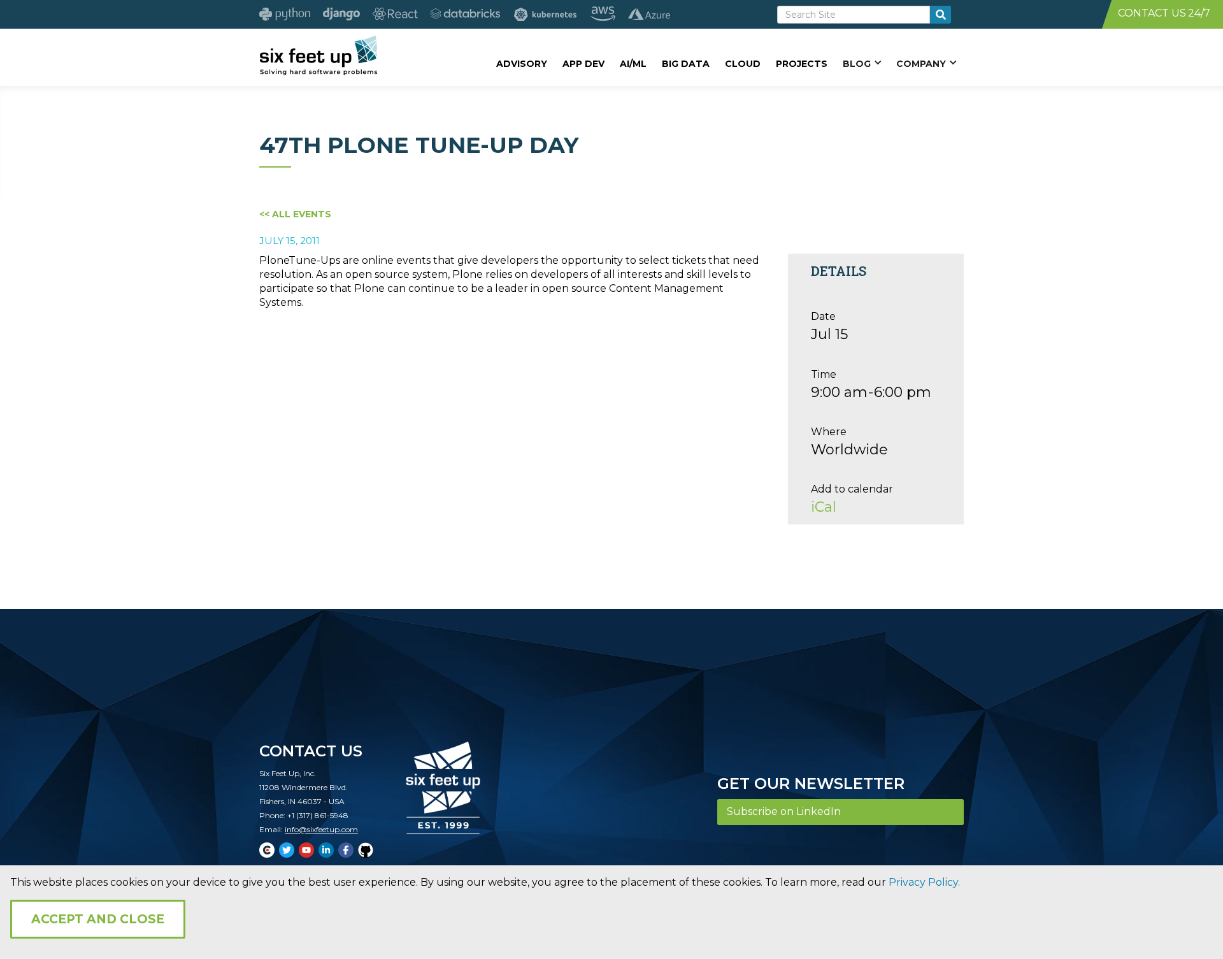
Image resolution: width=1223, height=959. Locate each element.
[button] (862, 63)
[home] (318, 55)
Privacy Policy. (924, 882)
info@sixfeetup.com (321, 829)
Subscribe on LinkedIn (784, 811)
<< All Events (295, 214)
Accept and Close (97, 919)
